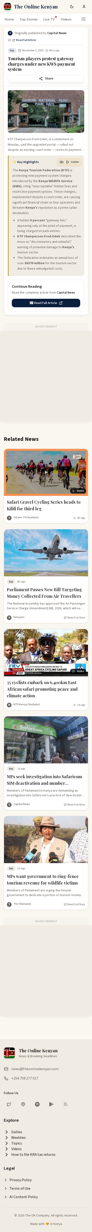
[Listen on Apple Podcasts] (23, 1104)
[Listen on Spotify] (37, 1104)
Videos (66, 19)
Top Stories (29, 19)
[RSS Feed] (65, 1104)
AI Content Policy (23, 1197)
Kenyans (19, 617)
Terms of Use (19, 1188)
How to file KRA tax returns (33, 1154)
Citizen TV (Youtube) (26, 517)
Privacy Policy (20, 1180)
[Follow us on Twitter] (9, 1104)
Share (49, 78)
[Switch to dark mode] (71, 6)
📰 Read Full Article (22, 40)
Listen (75, 162)
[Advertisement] (46, 376)
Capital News (21, 804)
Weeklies (18, 1137)
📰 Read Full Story (74, 618)
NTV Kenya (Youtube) (26, 704)
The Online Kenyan (36, 6)
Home (9, 19)
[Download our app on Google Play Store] (51, 1104)
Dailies (16, 1132)
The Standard (22, 904)
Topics (16, 1143)
